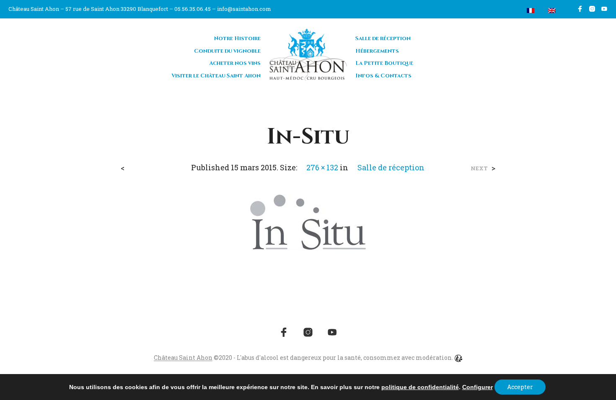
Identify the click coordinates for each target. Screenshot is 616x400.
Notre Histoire (237, 38)
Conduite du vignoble (227, 51)
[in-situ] (308, 221)
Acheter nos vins (235, 63)
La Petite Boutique (384, 63)
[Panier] (510, 10)
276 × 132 (322, 167)
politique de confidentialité (420, 387)
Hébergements (377, 51)
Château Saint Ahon (183, 357)
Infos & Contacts (383, 75)
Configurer (477, 387)
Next (479, 168)
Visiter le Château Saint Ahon (216, 75)
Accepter (520, 387)
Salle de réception (383, 38)
